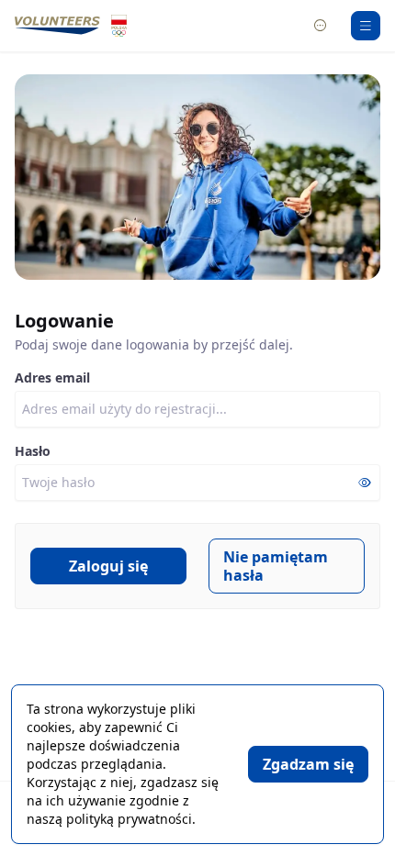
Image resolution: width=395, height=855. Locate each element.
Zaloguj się (108, 566)
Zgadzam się (308, 764)
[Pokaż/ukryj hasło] (364, 483)
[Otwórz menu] (365, 25)
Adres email (52, 377)
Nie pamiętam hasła (275, 566)
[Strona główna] (57, 26)
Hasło (33, 451)
